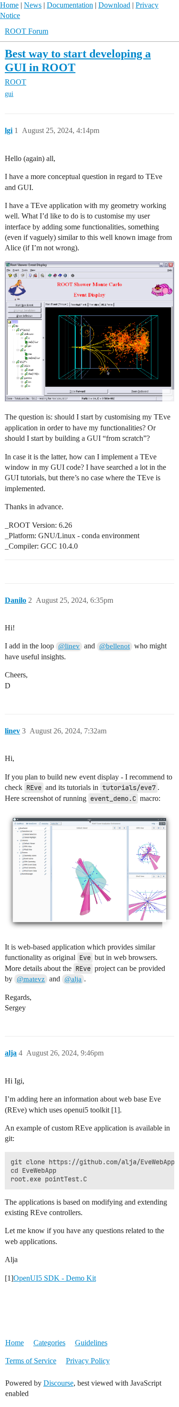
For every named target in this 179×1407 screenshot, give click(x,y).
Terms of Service (30, 1361)
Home (9, 5)
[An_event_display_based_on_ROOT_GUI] (89, 331)
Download (114, 5)
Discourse (58, 1383)
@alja (73, 979)
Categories (49, 1343)
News (33, 5)
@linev (69, 646)
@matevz (31, 979)
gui (9, 93)
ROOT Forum (26, 31)
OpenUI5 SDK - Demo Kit (54, 1278)
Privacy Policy (88, 1361)
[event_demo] (89, 871)
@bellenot (114, 646)
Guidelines (91, 1343)
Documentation (70, 5)
